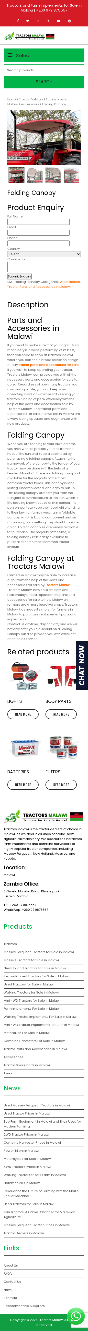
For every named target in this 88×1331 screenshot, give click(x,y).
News (8, 1289)
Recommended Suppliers (24, 1306)
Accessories (30, 104)
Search (44, 82)
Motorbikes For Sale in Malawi (27, 1033)
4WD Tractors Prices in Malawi (28, 1166)
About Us (11, 1265)
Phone (12, 238)
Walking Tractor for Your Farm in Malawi (35, 1175)
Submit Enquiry (19, 276)
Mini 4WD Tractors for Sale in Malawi (32, 1000)
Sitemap (10, 1297)
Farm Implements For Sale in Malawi (32, 1008)
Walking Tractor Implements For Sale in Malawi (40, 1016)
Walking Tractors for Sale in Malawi (31, 992)
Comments (16, 259)
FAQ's (8, 1273)
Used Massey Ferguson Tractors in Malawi (37, 1105)
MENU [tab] (76, 35)
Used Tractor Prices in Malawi (27, 1113)
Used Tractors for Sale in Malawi (29, 984)
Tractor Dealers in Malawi (24, 1233)
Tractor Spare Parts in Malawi (27, 1065)
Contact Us (12, 1281)
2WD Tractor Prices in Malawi (26, 1134)
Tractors (10, 944)
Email (11, 227)
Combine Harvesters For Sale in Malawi (35, 1041)
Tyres (8, 1073)
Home (11, 99)
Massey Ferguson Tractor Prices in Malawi (37, 1225)
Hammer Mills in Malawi (22, 1183)
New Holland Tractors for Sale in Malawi (35, 968)
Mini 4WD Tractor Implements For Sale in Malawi (41, 1024)
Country (13, 248)
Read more (23, 714)
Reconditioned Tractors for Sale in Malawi (36, 976)
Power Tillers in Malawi (22, 1150)
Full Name (15, 216)
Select (23, 55)
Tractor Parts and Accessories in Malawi (39, 286)
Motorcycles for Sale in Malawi (28, 1158)
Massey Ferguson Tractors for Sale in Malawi (39, 952)
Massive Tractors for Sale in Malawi (31, 960)
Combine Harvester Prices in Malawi (33, 1142)
